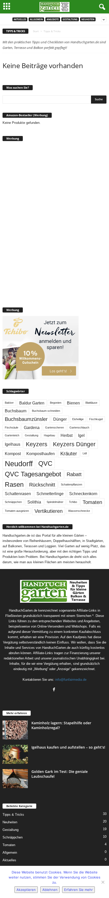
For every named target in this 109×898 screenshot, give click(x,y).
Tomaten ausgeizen (17, 510)
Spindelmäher (55, 501)
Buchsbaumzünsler (26, 419)
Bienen (73, 403)
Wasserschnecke (79, 510)
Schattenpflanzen (71, 484)
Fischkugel (96, 419)
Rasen (14, 484)
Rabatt (74, 474)
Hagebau (49, 435)
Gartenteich (12, 435)
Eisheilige (78, 419)
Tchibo (73, 501)
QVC (45, 463)
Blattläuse (91, 402)
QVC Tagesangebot (33, 474)
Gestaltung (70, 19)
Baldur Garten (31, 403)
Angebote (53, 19)
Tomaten (92, 502)
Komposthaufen (40, 453)
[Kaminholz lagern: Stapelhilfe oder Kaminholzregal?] (15, 729)
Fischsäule (11, 427)
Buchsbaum (15, 410)
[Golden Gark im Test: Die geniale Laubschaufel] (15, 778)
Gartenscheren (54, 427)
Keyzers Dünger (74, 444)
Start (36, 31)
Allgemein (36, 19)
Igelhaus (12, 444)
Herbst (66, 435)
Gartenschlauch (79, 427)
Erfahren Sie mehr (78, 890)
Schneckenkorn (83, 493)
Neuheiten (87, 19)
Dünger (60, 419)
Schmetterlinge (50, 493)
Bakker (9, 402)
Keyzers (36, 444)
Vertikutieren (48, 511)
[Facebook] (54, 690)
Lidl (85, 453)
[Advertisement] (41, 221)
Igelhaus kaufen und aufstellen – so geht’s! (68, 747)
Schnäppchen (13, 501)
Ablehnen (50, 890)
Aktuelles (20, 19)
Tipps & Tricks (13, 814)
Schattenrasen (18, 493)
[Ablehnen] (102, 882)
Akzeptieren (26, 890)
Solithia (34, 502)
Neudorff (19, 463)
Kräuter (68, 453)
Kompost (13, 453)
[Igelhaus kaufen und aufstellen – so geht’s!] (15, 754)
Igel (81, 435)
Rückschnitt (42, 484)
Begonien (55, 402)
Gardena (32, 427)
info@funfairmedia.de (70, 679)
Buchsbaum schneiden (46, 410)
